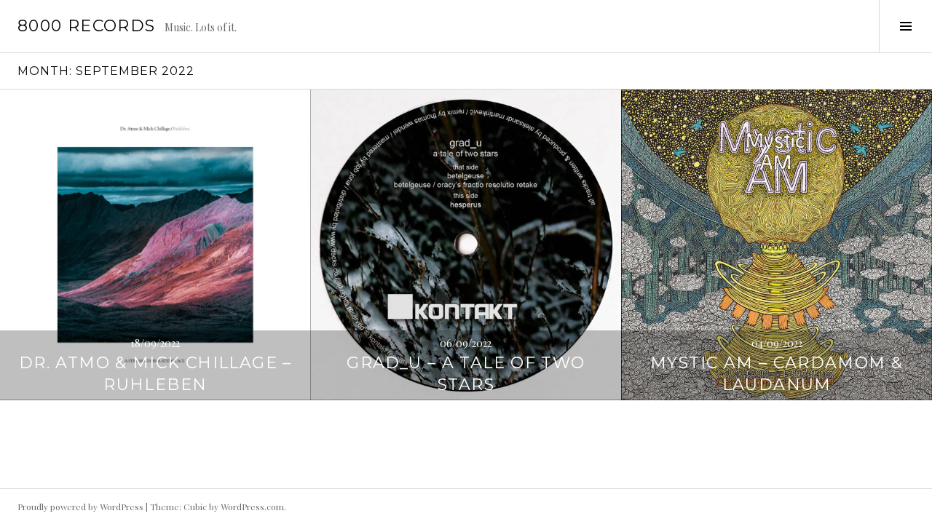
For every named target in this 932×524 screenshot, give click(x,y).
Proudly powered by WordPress (80, 506)
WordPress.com (252, 506)
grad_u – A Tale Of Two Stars (466, 373)
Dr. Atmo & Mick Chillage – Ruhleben (155, 373)
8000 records (86, 26)
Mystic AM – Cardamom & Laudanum (776, 373)
